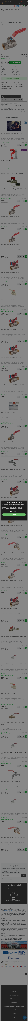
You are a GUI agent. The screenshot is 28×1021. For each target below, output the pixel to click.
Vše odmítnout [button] (14, 511)
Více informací (19, 508)
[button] (14, 518)
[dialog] (14, 510)
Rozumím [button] (14, 514)
